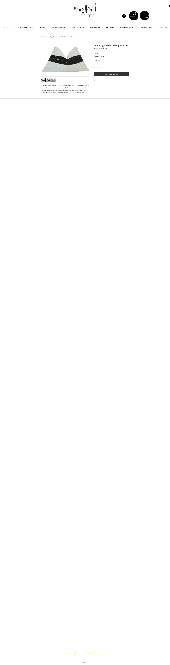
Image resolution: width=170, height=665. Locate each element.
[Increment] (101, 64)
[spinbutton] (98, 64)
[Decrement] (95, 64)
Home (43, 37)
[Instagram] (124, 16)
